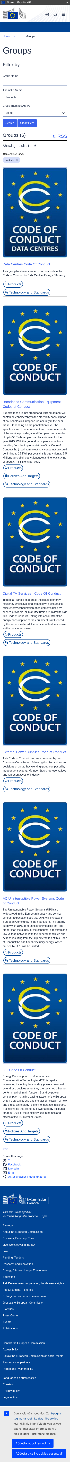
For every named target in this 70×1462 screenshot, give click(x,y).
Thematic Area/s (12, 90)
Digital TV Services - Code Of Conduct (32, 593)
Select (9, 112)
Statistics (8, 1309)
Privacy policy (11, 1390)
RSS (5, 1149)
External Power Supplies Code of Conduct (34, 752)
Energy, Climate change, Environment (25, 1270)
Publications (10, 1328)
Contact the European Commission (24, 1343)
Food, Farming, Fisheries (18, 1289)
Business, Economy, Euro (18, 1238)
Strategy (8, 1225)
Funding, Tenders (13, 1257)
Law (5, 1251)
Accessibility (10, 1349)
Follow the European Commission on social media (33, 1356)
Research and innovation (18, 1264)
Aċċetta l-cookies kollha (33, 1443)
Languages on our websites (19, 1378)
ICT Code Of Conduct (19, 1070)
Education (9, 1276)
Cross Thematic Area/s (16, 105)
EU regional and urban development (24, 1296)
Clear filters (27, 123)
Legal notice (10, 1397)
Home (6, 36)
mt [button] (47, 14)
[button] (7, 1160)
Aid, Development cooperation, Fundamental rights (33, 1283)
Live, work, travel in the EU (19, 1244)
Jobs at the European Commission (23, 1302)
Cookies (8, 1384)
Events (7, 1321)
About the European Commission (23, 1231)
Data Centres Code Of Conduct (26, 264)
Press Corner (11, 1315)
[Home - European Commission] (14, 13)
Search (55, 14)
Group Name (10, 75)
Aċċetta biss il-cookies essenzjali (39, 1453)
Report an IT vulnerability (18, 1368)
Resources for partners (16, 1362)
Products (10, 97)
